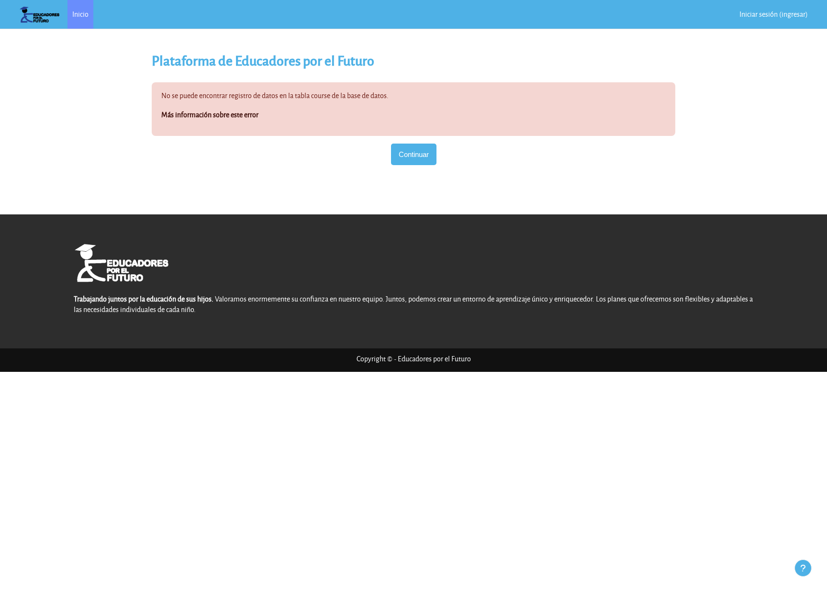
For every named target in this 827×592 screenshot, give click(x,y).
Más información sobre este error (209, 115)
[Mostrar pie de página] (803, 568)
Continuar (414, 154)
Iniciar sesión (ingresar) (773, 14)
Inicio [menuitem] (80, 14)
